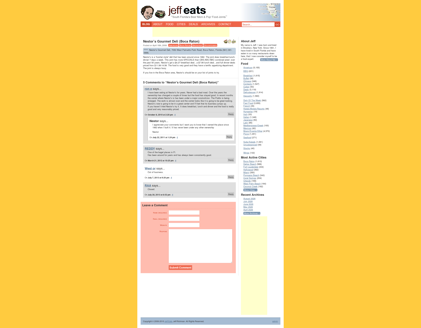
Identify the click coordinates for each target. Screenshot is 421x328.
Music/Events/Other (252, 131)
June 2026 (248, 204)
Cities (181, 24)
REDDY (150, 148)
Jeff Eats (168, 321)
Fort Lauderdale (250, 166)
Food (169, 24)
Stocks (246, 148)
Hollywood (248, 169)
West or (150, 168)
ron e (148, 89)
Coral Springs (249, 178)
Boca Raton (185, 45)
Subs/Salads (249, 141)
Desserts (247, 95)
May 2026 (248, 206)
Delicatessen (210, 45)
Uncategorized (250, 144)
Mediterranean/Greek (253, 125)
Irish (245, 114)
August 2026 (249, 198)
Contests (247, 83)
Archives (208, 24)
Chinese (247, 81)
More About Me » (269, 59)
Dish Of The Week (252, 100)
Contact (225, 24)
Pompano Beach (251, 175)
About (157, 24)
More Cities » (250, 190)
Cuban (246, 86)
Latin (245, 122)
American (173, 45)
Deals (193, 24)
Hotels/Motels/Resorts (254, 108)
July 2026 (248, 201)
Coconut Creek (250, 186)
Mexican (247, 128)
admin (275, 321)
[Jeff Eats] (210, 11)
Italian (246, 117)
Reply (231, 114)
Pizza (246, 133)
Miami (246, 172)
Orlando (247, 180)
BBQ (245, 71)
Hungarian (248, 111)
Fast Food (248, 103)
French (246, 105)
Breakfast (197, 45)
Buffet (246, 78)
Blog (146, 24)
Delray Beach (249, 164)
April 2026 (248, 209)
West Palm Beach (252, 183)
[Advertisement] (190, 32)
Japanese (248, 119)
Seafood (247, 137)
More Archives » (252, 213)
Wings (246, 152)
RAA (148, 185)
